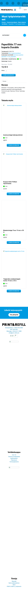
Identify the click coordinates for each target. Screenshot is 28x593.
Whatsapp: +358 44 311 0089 (14, 331)
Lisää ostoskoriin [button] (14, 145)
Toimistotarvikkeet (12, 22)
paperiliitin (13, 56)
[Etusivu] (7, 10)
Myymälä (14, 581)
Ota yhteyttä (14, 315)
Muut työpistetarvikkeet (14, 53)
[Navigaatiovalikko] (15, 10)
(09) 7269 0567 (14, 329)
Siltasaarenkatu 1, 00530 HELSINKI (14, 327)
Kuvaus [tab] (4, 81)
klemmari (15, 55)
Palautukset (14, 460)
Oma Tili (14, 455)
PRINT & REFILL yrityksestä (14, 586)
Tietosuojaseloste (14, 461)
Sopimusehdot (14, 458)
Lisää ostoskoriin (8, 75)
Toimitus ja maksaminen (14, 456)
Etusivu (4, 22)
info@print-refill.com (14, 333)
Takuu (14, 584)
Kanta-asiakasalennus (14, 583)
